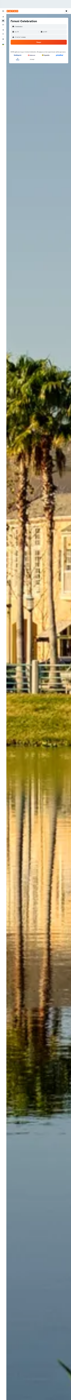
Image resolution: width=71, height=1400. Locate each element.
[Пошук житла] (3, 21)
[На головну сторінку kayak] (12, 11)
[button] (3, 11)
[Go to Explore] (3, 30)
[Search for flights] (3, 17)
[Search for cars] (3, 25)
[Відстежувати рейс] (3, 34)
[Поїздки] (3, 39)
